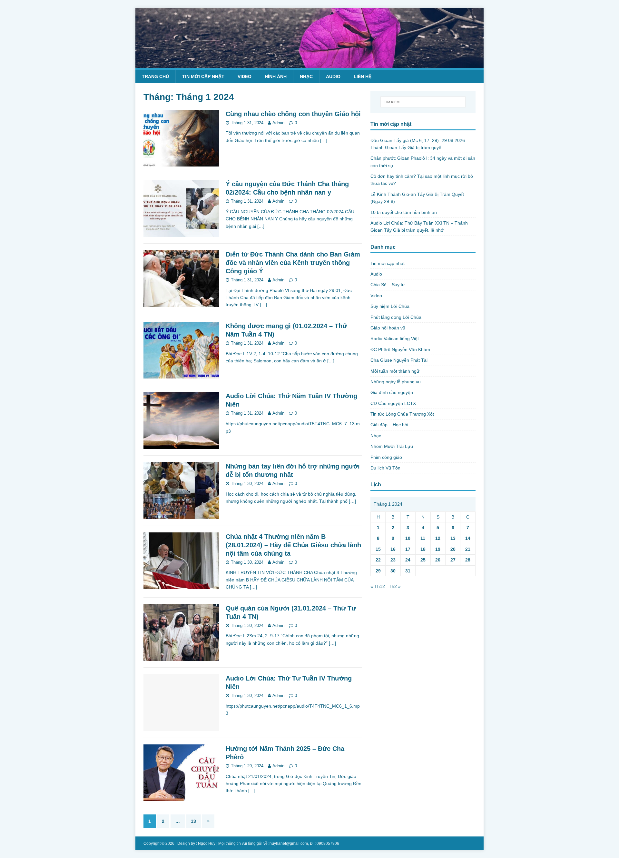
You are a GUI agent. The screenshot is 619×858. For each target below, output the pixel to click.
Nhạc (306, 76)
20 (453, 549)
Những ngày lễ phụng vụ (395, 381)
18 (423, 549)
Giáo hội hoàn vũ (387, 327)
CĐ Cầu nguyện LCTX (393, 403)
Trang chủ (155, 76)
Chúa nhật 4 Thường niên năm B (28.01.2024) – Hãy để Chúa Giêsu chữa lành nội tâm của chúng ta (293, 545)
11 (422, 538)
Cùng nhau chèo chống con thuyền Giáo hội (293, 113)
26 (437, 559)
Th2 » (395, 586)
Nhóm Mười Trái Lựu (391, 446)
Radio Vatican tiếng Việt (394, 338)
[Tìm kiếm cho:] (423, 101)
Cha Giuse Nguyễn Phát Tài (398, 360)
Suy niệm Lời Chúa (389, 306)
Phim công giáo (386, 457)
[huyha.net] (309, 64)
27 (453, 559)
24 (407, 559)
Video (244, 76)
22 (378, 559)
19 (437, 549)
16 (393, 549)
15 (378, 549)
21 (467, 549)
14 (467, 538)
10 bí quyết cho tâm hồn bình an (403, 212)
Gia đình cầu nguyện (391, 392)
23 (393, 559)
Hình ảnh (276, 76)
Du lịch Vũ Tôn (385, 467)
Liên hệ (362, 76)
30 (393, 570)
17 (407, 549)
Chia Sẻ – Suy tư (387, 284)
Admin (278, 122)
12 (437, 538)
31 (407, 570)
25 (423, 559)
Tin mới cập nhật (203, 76)
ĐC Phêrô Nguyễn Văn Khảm (400, 349)
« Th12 (377, 586)
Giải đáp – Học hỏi (389, 424)
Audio (333, 76)
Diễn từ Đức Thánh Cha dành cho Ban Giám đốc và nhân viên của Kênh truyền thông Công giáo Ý (293, 263)
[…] (323, 140)
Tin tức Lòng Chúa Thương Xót (402, 414)
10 (407, 538)
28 (467, 559)
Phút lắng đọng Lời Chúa (395, 317)
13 (193, 821)
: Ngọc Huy (205, 843)
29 (378, 570)
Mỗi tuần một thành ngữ (394, 371)
